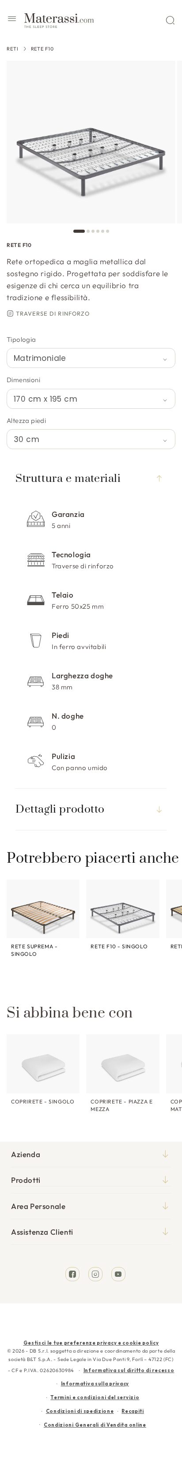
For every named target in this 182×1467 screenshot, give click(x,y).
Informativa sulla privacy (95, 1384)
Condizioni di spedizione (80, 1411)
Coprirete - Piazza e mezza (121, 1105)
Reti (13, 49)
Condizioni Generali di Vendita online (95, 1425)
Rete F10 (42, 49)
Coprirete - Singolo (42, 1101)
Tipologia (21, 339)
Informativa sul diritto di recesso (128, 1370)
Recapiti (132, 1411)
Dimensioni (23, 380)
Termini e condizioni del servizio (94, 1397)
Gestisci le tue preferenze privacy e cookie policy (91, 1343)
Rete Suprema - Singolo (34, 950)
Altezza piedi (26, 420)
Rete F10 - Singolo (119, 946)
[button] (12, 20)
